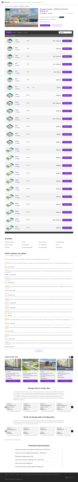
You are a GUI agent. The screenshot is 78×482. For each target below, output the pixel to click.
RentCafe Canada (70, 477)
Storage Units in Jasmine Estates (25, 2)
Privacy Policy (39, 474)
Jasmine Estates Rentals (15, 2)
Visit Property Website (45, 21)
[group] (9, 32)
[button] (57, 25)
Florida (10, 6)
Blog (42, 2)
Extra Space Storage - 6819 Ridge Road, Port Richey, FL (30, 374)
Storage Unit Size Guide (36, 2)
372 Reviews (71, 13)
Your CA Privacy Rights (47, 474)
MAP (7, 9)
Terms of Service (34, 474)
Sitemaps (28, 474)
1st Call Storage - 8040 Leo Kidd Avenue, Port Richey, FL (12, 374)
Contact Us (11, 474)
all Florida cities (17, 439)
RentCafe (6, 6)
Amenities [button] (62, 32)
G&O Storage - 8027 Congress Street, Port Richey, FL (64, 374)
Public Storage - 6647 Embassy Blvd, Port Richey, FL (46, 374)
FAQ (14, 474)
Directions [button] (62, 17)
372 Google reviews (18, 255)
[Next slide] (37, 18)
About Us (6, 474)
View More (39, 350)
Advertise (22, 474)
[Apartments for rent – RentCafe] (6, 2)
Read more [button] (9, 272)
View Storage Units (13, 380)
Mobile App (18, 474)
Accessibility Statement (55, 474)
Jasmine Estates (15, 6)
